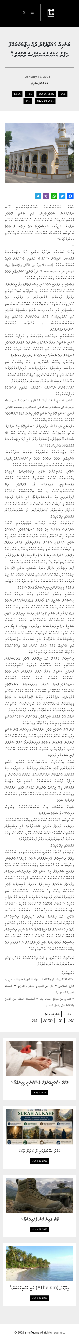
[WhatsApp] (54, 196)
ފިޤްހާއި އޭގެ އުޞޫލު (45, 101)
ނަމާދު (62, 94)
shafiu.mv (32, 1332)
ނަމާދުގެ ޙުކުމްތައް (46, 94)
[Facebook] (70, 196)
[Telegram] (38, 196)
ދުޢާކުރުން (48, 1020)
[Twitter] (62, 196)
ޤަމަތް (34, 1020)
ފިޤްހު (28, 101)
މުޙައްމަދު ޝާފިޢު (39, 83)
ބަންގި (29, 94)
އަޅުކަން (17, 94)
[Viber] (46, 196)
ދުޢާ (60, 1020)
